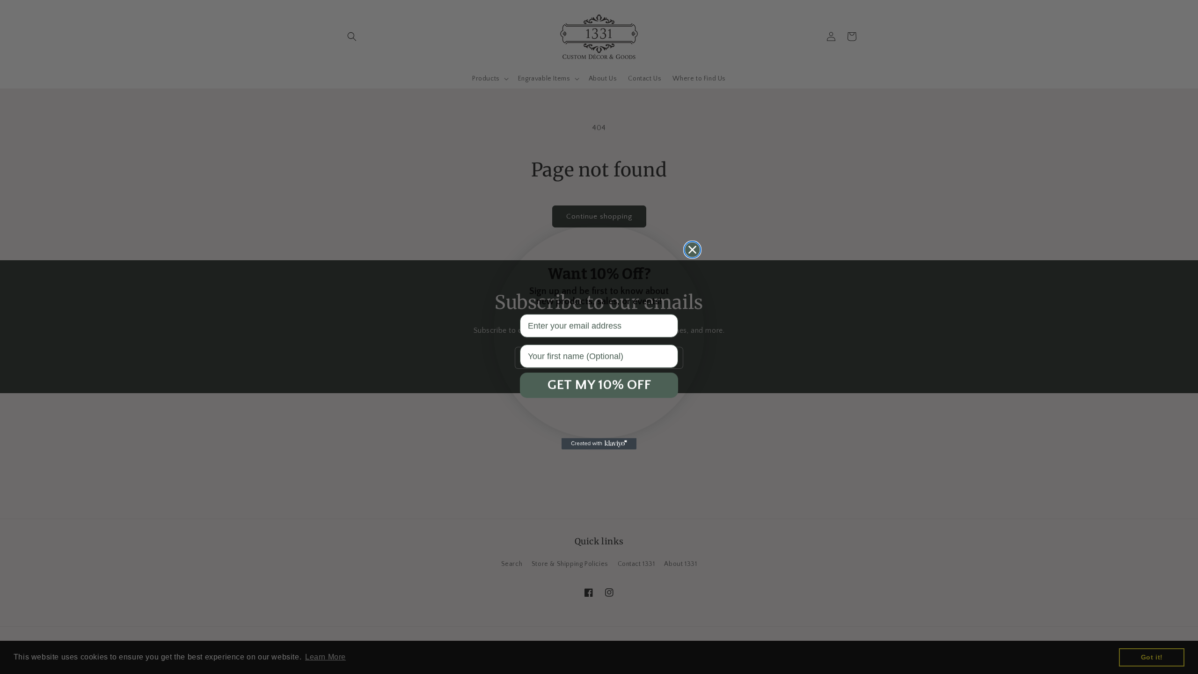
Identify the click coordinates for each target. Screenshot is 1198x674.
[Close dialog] (692, 250)
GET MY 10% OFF (599, 385)
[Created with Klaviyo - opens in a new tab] (599, 443)
